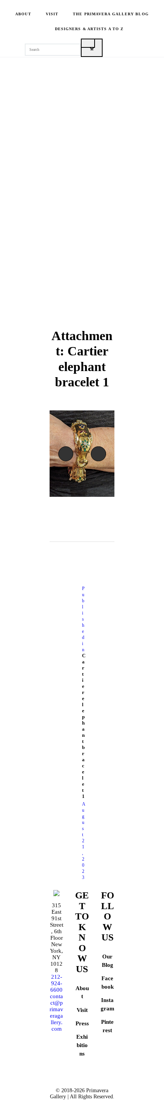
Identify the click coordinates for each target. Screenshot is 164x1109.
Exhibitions (82, 1045)
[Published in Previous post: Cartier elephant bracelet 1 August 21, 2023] (66, 732)
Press (82, 1023)
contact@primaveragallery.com (56, 1012)
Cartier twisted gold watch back (67, 454)
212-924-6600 (56, 983)
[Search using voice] (92, 48)
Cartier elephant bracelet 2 (103, 454)
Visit (82, 1010)
